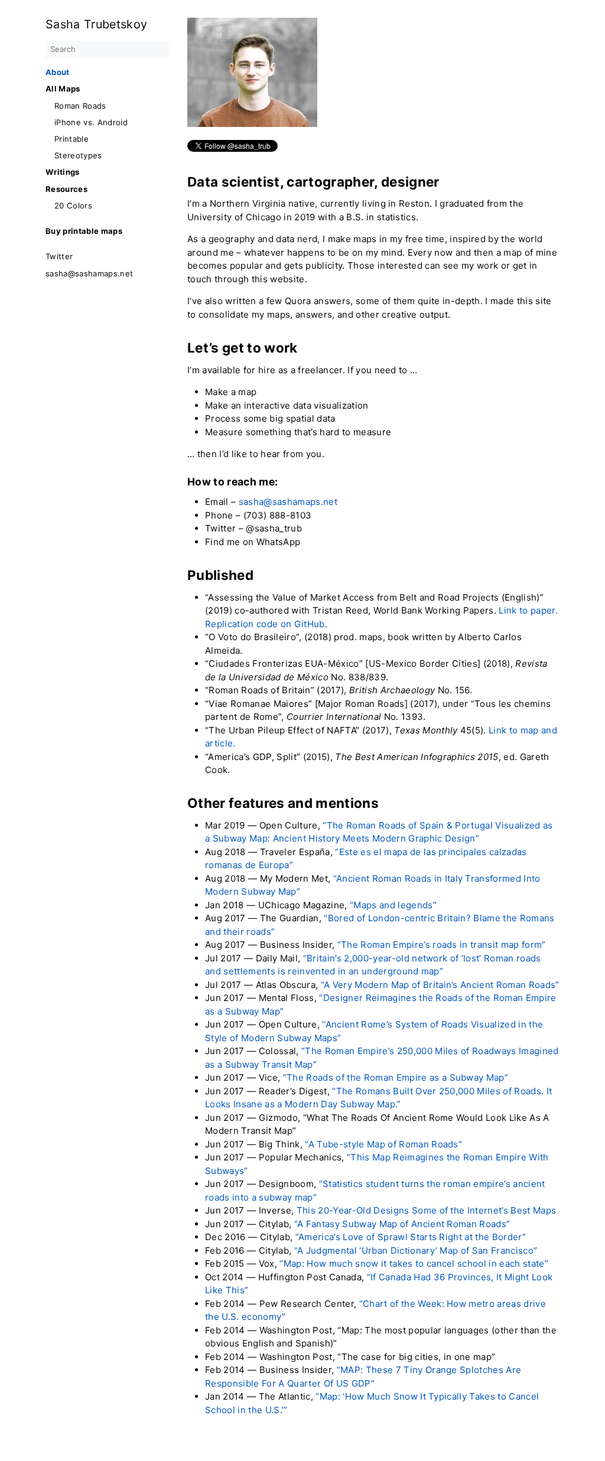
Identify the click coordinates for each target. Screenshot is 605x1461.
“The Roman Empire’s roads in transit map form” (441, 944)
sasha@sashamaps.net (89, 273)
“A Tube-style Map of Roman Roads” (383, 1144)
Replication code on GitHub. (266, 624)
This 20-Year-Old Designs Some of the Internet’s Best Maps (427, 1210)
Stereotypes (78, 155)
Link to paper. (528, 610)
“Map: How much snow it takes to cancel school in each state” (413, 1263)
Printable (71, 139)
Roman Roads (80, 106)
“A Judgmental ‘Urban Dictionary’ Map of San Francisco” (416, 1250)
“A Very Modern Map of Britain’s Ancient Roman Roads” (440, 984)
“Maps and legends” (393, 905)
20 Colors (73, 205)
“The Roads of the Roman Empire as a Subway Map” (396, 1077)
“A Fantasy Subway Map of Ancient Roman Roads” (402, 1224)
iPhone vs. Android (91, 122)
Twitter (59, 256)
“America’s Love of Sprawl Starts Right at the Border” (410, 1236)
